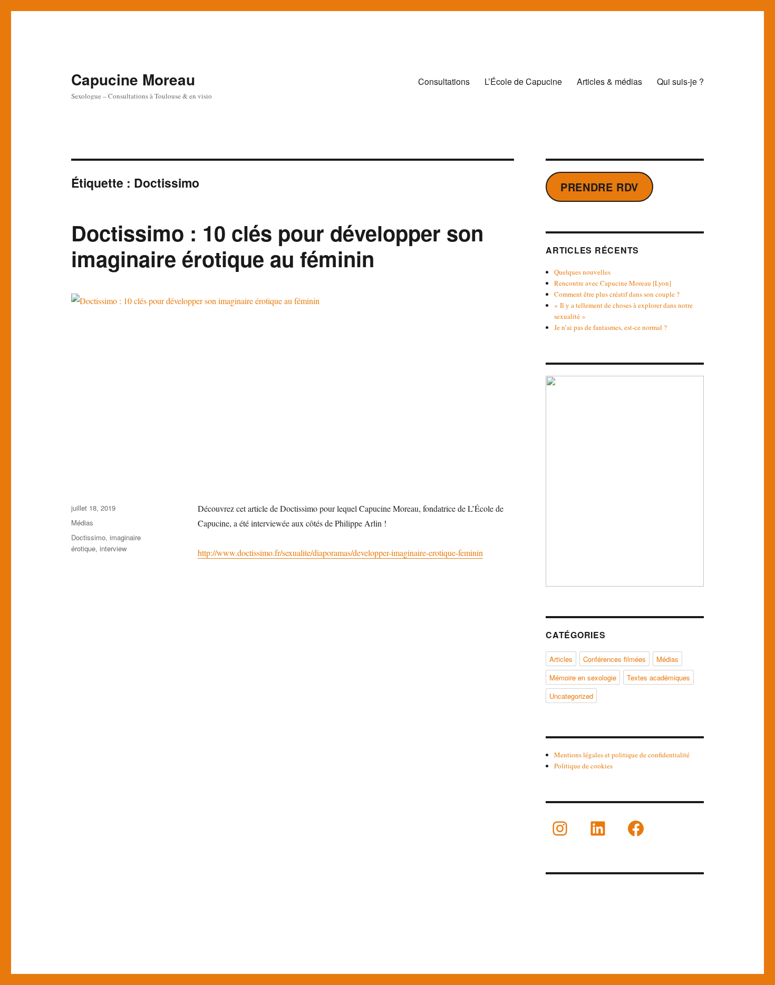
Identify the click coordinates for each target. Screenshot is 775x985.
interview (113, 548)
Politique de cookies (583, 766)
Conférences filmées (614, 659)
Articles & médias (609, 81)
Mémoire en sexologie (582, 677)
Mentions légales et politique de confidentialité (622, 754)
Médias (82, 523)
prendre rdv (599, 186)
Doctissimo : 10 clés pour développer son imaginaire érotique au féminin (277, 246)
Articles (561, 659)
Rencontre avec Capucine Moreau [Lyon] (612, 283)
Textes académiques (658, 677)
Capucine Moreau (133, 79)
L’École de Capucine (523, 81)
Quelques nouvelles (582, 272)
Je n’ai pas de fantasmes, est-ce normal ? (610, 327)
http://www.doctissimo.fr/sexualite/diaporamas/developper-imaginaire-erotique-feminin (340, 552)
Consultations (444, 81)
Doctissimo (88, 537)
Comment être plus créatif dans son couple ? (617, 294)
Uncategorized (571, 696)
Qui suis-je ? (680, 81)
